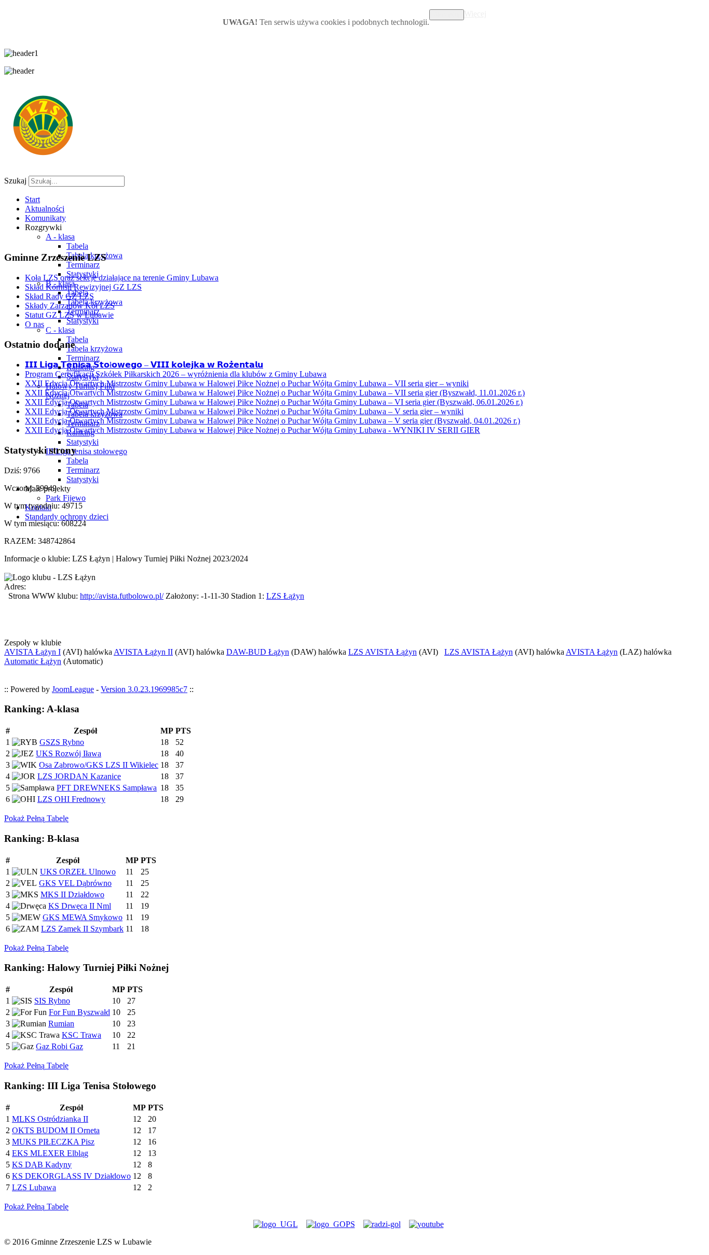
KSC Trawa (81, 1035)
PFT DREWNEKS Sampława (107, 787)
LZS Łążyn (285, 595)
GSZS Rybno (61, 742)
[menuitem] (32, 199)
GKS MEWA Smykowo (82, 917)
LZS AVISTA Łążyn (382, 651)
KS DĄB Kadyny (42, 1164)
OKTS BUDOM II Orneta (56, 1130)
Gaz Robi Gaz (59, 1046)
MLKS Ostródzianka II (50, 1119)
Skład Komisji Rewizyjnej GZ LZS (83, 287)
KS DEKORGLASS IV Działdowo (71, 1176)
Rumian (61, 1023)
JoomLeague (73, 689)
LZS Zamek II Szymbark (82, 928)
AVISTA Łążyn (592, 651)
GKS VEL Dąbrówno (75, 883)
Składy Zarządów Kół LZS (70, 305)
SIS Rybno (52, 1000)
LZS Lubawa (34, 1187)
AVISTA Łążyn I (32, 651)
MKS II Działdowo (72, 894)
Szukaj (15, 180)
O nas (34, 324)
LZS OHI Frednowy (71, 799)
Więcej (475, 13)
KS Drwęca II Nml (79, 905)
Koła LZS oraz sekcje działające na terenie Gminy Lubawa (122, 277)
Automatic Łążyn (32, 661)
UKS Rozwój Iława (68, 753)
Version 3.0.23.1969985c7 (144, 689)
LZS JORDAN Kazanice (79, 776)
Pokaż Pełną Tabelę (36, 818)
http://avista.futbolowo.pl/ (121, 595)
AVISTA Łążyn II (143, 651)
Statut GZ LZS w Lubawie (69, 315)
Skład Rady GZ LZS (59, 296)
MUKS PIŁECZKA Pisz (53, 1141)
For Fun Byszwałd (79, 1012)
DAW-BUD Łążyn (257, 651)
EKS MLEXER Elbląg (50, 1153)
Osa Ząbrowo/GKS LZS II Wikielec (98, 764)
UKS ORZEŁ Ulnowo (78, 871)
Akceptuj (446, 15)
